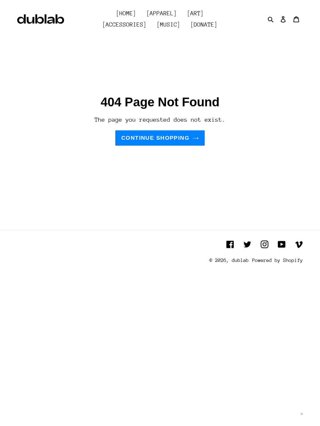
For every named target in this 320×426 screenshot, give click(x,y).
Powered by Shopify (277, 260)
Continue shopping (155, 138)
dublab (240, 260)
